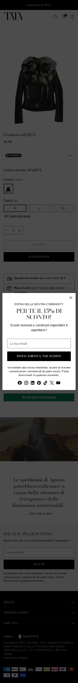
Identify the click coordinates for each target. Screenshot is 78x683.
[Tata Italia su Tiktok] (45, 383)
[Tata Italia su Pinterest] (39, 383)
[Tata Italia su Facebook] (19, 383)
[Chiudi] (71, 298)
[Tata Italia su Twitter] (51, 383)
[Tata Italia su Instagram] (26, 383)
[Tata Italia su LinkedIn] (32, 383)
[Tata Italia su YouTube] (58, 383)
